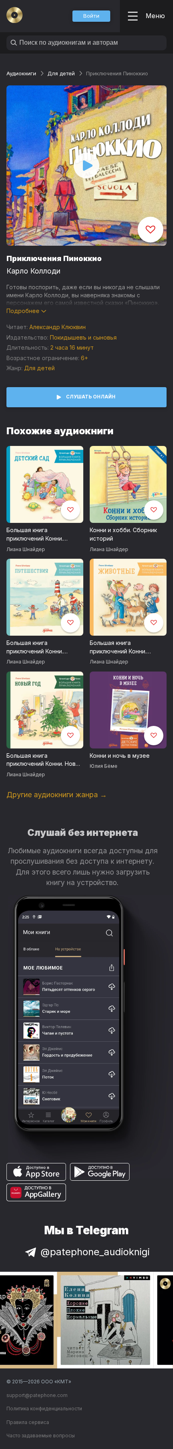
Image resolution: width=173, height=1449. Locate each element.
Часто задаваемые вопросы (40, 1435)
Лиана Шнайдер (25, 549)
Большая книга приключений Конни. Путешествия (34, 647)
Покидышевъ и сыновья (83, 337)
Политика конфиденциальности (44, 1408)
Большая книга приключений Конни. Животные (118, 647)
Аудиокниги (21, 73)
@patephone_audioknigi (95, 1252)
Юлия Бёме (103, 766)
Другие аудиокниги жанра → (56, 794)
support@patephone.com (37, 1395)
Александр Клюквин (57, 326)
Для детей (61, 73)
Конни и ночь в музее (120, 755)
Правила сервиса (27, 1422)
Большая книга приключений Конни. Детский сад (34, 535)
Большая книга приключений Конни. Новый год (44, 760)
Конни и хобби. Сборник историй (123, 534)
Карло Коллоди (33, 271)
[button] (91, 16)
